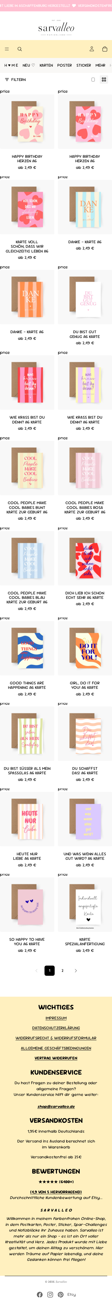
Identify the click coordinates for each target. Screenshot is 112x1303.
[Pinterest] (60, 1294)
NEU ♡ (29, 65)
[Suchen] (19, 49)
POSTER (64, 65)
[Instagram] (50, 1294)
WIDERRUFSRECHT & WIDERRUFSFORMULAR (56, 1037)
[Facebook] (39, 1294)
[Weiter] (75, 970)
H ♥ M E (11, 65)
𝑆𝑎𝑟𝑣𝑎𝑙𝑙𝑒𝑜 (61, 1282)
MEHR (100, 65)
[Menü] (7, 49)
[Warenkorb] (104, 49)
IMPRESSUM (56, 1017)
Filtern (18, 79)
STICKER (83, 65)
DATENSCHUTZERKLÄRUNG (56, 1027)
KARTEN (46, 65)
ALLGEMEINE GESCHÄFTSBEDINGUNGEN (56, 1047)
